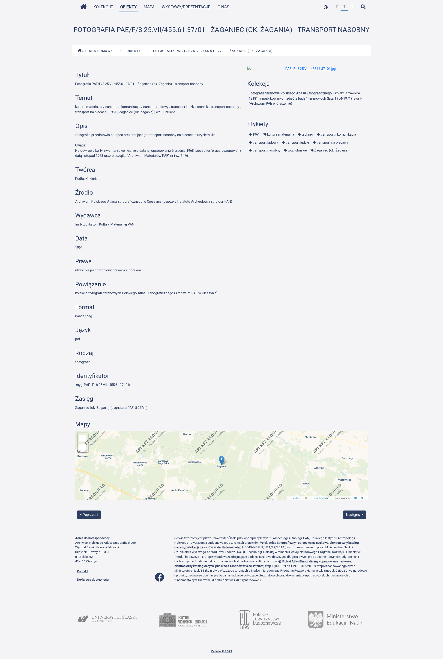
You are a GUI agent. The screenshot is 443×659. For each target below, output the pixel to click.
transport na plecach (332, 142)
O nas (223, 6)
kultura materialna (280, 134)
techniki (307, 134)
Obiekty (128, 6)
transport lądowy (265, 142)
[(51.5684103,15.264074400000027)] (221, 460)
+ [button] (83, 438)
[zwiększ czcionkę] (352, 7)
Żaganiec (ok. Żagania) (331, 150)
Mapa (149, 6)
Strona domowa (97, 51)
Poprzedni (90, 515)
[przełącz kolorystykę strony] (325, 7)
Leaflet (295, 498)
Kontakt (82, 571)
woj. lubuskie (297, 150)
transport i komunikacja (338, 134)
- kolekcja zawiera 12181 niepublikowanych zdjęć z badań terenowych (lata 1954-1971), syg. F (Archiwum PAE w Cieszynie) (305, 98)
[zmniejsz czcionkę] (337, 7)
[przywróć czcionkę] (344, 7)
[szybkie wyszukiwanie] (363, 7)
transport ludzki (297, 142)
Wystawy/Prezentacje (186, 6)
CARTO (358, 498)
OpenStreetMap (320, 498)
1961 (256, 134)
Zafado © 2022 (221, 651)
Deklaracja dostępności (93, 579)
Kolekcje (103, 6)
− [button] (83, 446)
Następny (353, 515)
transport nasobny (266, 150)
